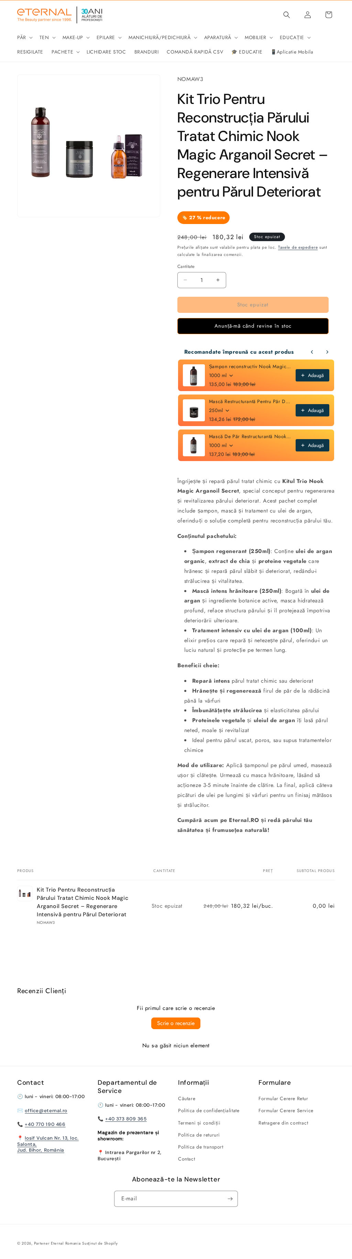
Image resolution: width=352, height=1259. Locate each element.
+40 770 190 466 (45, 1124)
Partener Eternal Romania (57, 1243)
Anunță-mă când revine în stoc (253, 326)
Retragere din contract (283, 1122)
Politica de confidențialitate (208, 1110)
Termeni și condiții (199, 1122)
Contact (186, 1158)
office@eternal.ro (46, 1110)
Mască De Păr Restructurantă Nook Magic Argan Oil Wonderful (250, 436)
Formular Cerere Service (286, 1110)
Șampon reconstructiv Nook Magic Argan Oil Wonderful (250, 366)
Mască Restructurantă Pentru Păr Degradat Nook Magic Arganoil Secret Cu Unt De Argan (250, 401)
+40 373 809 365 (125, 1119)
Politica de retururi (199, 1134)
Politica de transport (200, 1146)
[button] (24, 37)
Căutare (186, 1098)
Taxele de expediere (298, 247)
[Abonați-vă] (230, 1199)
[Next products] (327, 352)
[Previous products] (312, 352)
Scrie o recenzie (176, 1023)
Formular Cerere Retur (283, 1098)
